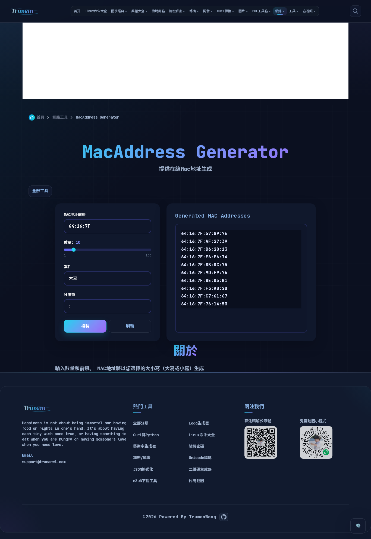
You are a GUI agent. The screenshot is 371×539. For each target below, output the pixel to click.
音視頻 (308, 11)
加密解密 (175, 11)
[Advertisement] (185, 61)
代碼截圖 (196, 480)
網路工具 (60, 117)
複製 (85, 326)
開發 (206, 11)
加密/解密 (141, 457)
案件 (67, 266)
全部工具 (40, 191)
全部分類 (140, 423)
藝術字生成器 (144, 446)
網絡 (278, 11)
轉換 (192, 11)
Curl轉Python (146, 434)
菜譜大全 (137, 11)
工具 (292, 11)
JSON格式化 (143, 469)
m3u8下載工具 (145, 480)
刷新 (130, 326)
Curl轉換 (224, 11)
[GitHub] (223, 517)
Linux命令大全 (95, 11)
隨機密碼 (196, 446)
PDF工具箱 (260, 11)
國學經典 (117, 11)
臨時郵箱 (158, 11)
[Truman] (24, 11)
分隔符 (69, 294)
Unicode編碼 (200, 457)
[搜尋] (355, 11)
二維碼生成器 (200, 469)
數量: (72, 242)
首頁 (77, 11)
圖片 (241, 11)
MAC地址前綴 (75, 214)
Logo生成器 (199, 423)
